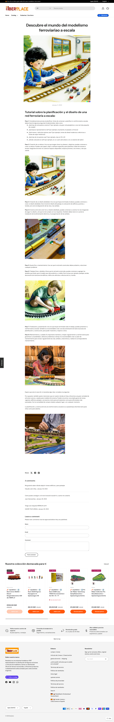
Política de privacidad (57, 681)
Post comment (31, 554)
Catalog (13, 15)
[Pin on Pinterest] (39, 473)
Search (53, 691)
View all (106, 564)
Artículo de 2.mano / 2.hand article (61, 655)
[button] (107, 8)
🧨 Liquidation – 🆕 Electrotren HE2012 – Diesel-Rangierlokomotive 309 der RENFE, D (14, 594)
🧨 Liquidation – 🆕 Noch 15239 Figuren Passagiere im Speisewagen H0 (34, 593)
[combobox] (65, 8)
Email (26, 532)
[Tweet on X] (31, 473)
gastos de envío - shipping (59, 659)
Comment (28, 540)
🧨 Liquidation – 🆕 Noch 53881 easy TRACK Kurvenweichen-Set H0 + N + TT (57, 593)
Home (7, 15)
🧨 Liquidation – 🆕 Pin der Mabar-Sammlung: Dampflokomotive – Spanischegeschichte (77, 593)
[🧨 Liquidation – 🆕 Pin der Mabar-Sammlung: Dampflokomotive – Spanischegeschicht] (78, 577)
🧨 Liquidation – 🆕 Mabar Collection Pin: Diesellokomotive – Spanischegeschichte (99, 593)
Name (26, 524)
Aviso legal (54, 674)
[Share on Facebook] (35, 473)
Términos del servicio (57, 667)
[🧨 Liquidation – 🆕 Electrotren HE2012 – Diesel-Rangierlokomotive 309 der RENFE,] (14, 577)
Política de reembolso (57, 671)
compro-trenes (55, 652)
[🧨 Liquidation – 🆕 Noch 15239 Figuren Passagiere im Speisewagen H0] (36, 577)
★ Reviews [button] (2, 363)
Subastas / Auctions (27, 15)
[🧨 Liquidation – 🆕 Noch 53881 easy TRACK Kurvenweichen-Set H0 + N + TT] (57, 577)
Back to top (57, 639)
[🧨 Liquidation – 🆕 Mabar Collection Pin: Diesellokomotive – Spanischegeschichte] (99, 577)
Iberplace (11, 716)
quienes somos (55, 677)
